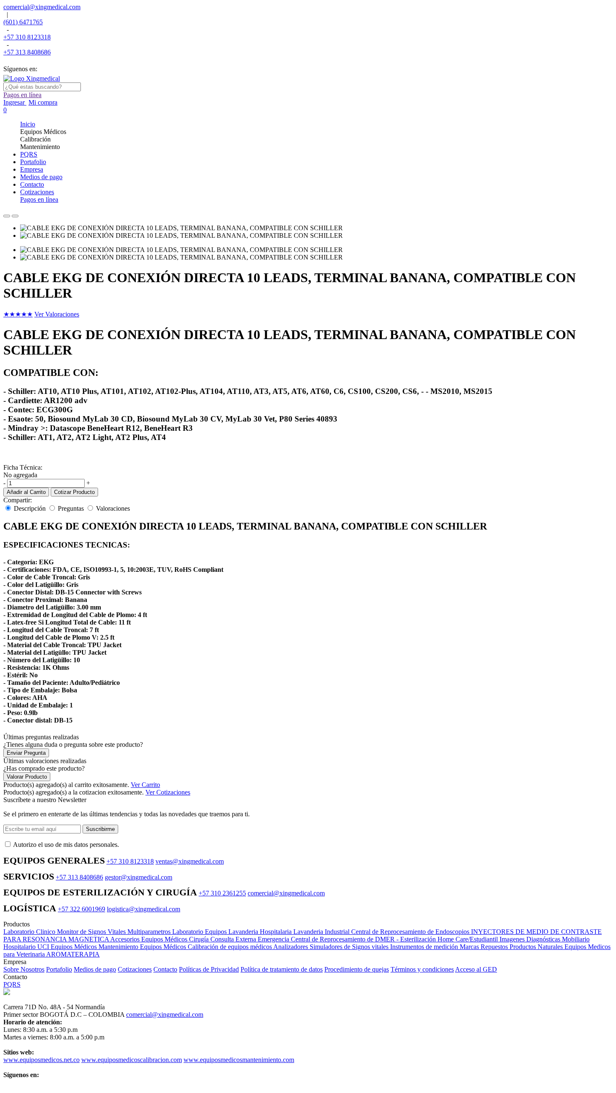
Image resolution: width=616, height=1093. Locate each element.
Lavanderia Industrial (322, 931)
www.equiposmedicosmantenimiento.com (239, 1059)
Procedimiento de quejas (356, 969)
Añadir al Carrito (26, 492)
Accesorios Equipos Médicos (149, 939)
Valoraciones (113, 508)
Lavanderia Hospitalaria (260, 931)
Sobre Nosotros (23, 969)
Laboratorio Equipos (200, 931)
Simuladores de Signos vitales (350, 946)
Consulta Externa (234, 939)
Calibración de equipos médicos (230, 946)
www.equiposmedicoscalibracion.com (131, 1059)
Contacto (165, 969)
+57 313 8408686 (27, 52)
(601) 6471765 (23, 22)
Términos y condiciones (422, 969)
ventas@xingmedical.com (189, 861)
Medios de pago (95, 969)
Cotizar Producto (74, 492)
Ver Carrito (145, 784)
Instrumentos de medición (425, 946)
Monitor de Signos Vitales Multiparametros (114, 931)
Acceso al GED (476, 969)
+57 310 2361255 (222, 893)
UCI (44, 946)
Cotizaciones (135, 969)
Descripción (30, 508)
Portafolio (59, 969)
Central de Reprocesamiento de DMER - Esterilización (364, 939)
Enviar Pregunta (26, 753)
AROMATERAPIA (73, 954)
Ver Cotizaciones (167, 792)
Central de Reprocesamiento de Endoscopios (411, 931)
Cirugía (199, 939)
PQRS (12, 984)
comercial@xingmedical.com (41, 6)
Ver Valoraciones (56, 314)
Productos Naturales (537, 946)
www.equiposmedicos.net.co (41, 1059)
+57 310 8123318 (27, 37)
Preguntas (71, 508)
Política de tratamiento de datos (282, 969)
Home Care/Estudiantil (468, 939)
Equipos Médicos (74, 946)
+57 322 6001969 (81, 909)
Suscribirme (100, 829)
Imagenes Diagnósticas (531, 939)
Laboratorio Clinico (30, 931)
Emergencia (274, 939)
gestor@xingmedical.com (138, 877)
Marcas (470, 946)
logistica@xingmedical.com (143, 909)
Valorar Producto (27, 777)
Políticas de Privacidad (209, 969)
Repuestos (495, 946)
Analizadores (291, 946)
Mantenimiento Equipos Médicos (143, 946)
